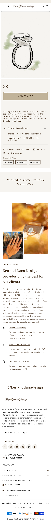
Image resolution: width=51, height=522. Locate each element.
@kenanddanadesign (25, 387)
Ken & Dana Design (21, 519)
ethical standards (10, 295)
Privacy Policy (43, 503)
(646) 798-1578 (12, 495)
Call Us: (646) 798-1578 (18, 149)
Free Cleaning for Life (19, 344)
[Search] (7, 6)
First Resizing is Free (19, 361)
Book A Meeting (14, 153)
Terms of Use (29, 503)
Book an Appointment (14, 485)
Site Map (32, 507)
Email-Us (41, 149)
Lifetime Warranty (17, 328)
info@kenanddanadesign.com (18, 490)
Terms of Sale (20, 507)
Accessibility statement (11, 503)
